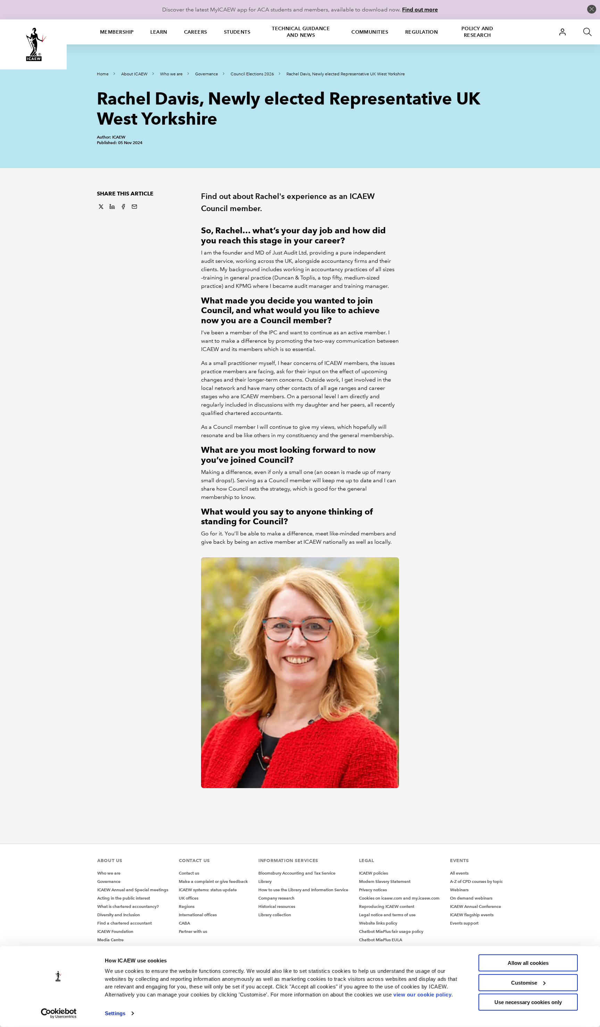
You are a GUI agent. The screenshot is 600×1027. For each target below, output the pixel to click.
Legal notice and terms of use (387, 914)
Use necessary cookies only (528, 1002)
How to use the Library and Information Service (303, 889)
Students (237, 32)
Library (265, 881)
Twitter (101, 206)
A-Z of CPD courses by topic (476, 881)
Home (103, 74)
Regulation (421, 32)
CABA (184, 923)
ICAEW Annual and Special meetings (132, 889)
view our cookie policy (422, 994)
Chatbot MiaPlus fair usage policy (391, 931)
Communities (370, 32)
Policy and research (477, 31)
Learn (158, 32)
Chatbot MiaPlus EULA (380, 939)
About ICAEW (134, 74)
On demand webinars (471, 898)
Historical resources (276, 906)
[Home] (33, 44)
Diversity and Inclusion (118, 914)
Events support (464, 923)
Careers (195, 32)
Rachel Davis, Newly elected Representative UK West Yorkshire (345, 74)
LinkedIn (112, 206)
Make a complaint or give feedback (213, 881)
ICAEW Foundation (115, 931)
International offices (198, 914)
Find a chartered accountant (124, 923)
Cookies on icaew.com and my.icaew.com (399, 898)
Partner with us (193, 931)
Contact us (189, 873)
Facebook (123, 206)
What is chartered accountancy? (128, 906)
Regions (186, 906)
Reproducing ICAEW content (386, 906)
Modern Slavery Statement (384, 881)
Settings (115, 1013)
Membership (117, 32)
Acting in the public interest (123, 898)
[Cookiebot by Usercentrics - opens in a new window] (58, 1013)
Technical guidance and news (301, 31)
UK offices (188, 898)
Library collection (274, 914)
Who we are (171, 74)
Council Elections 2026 (252, 74)
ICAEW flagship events (471, 914)
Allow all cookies (528, 963)
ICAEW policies (373, 873)
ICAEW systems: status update (208, 889)
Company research (276, 898)
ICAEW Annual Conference (475, 906)
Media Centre (110, 939)
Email (134, 206)
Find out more (420, 9)
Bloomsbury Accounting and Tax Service (296, 873)
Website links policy (378, 923)
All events (459, 873)
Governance (206, 74)
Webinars (459, 889)
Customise (524, 982)
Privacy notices (373, 889)
